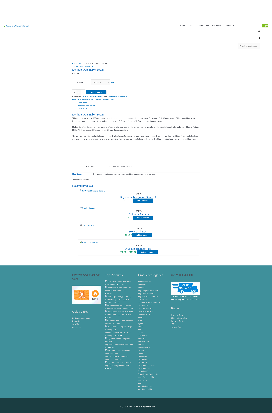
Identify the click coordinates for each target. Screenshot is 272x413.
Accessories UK (144, 282)
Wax (140, 383)
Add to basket (96, 92)
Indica (140, 327)
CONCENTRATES (145, 311)
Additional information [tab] (86, 106)
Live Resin (142, 335)
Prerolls (141, 344)
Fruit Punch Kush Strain (117, 97)
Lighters (141, 332)
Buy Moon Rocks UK (146, 294)
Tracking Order (177, 315)
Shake (140, 353)
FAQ (173, 324)
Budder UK (142, 285)
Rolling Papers (144, 347)
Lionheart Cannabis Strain (104, 100)
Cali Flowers (143, 300)
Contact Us (229, 26)
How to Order (203, 26)
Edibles (141, 318)
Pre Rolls (141, 338)
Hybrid (140, 324)
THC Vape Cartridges (146, 365)
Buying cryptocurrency (81, 318)
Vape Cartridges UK (146, 377)
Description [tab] (82, 103)
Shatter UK (142, 356)
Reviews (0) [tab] (82, 109)
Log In (265, 26)
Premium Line (143, 341)
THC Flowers (143, 359)
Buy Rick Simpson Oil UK (148, 297)
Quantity (80, 82)
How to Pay (216, 26)
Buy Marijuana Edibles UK (148, 291)
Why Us (75, 324)
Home (182, 26)
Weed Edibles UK (145, 386)
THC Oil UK (142, 362)
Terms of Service (178, 321)
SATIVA (82, 63)
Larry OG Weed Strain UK (82, 100)
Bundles (141, 288)
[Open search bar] (259, 31)
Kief (139, 329)
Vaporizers (142, 380)
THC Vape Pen (144, 368)
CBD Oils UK (143, 306)
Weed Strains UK (86, 66)
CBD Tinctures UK (145, 309)
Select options (147, 252)
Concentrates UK (145, 314)
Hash (140, 321)
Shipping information (179, 318)
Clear (112, 82)
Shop (190, 26)
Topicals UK (143, 371)
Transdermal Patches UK (148, 374)
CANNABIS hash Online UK (149, 303)
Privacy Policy (177, 327)
